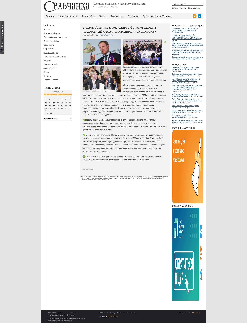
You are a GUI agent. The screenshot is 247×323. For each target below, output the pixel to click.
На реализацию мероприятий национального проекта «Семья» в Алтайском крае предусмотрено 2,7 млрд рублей (187, 38)
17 (46, 106)
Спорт (46, 72)
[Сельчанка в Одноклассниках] (195, 17)
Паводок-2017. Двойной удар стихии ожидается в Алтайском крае (185, 68)
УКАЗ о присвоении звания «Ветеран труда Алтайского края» (185, 95)
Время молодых (51, 53)
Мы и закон (49, 45)
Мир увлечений (50, 64)
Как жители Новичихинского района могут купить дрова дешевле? (187, 121)
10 (46, 102)
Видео (102, 16)
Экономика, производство (55, 37)
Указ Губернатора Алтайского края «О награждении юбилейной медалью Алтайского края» (186, 81)
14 (62, 102)
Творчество (117, 16)
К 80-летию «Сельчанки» (55, 56)
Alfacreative (195, 313)
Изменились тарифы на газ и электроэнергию (182, 116)
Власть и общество (52, 33)
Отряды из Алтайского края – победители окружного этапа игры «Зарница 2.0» (187, 58)
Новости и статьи (68, 16)
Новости (47, 29)
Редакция (133, 16)
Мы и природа (50, 68)
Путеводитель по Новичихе (158, 16)
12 (54, 102)
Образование (49, 49)
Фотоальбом (88, 16)
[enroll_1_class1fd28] (187, 203)
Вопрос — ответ (51, 80)
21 (62, 106)
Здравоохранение (51, 41)
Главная (50, 16)
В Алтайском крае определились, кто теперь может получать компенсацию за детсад (187, 101)
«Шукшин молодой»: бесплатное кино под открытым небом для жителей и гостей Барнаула (187, 52)
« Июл (49, 113)
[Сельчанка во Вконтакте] (199, 17)
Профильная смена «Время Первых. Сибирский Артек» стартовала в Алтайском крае (185, 30)
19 (54, 106)
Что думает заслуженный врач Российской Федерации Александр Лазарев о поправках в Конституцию (187, 87)
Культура (48, 76)
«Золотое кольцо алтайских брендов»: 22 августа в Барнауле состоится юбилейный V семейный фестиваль (187, 45)
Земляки (47, 60)
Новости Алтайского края (104, 35)
